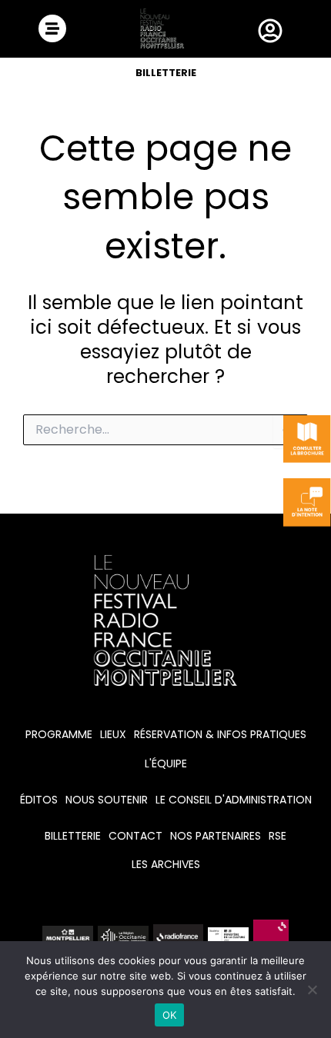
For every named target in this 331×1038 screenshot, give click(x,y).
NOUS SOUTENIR (106, 799)
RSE (277, 835)
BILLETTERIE (165, 72)
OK (169, 1015)
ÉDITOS (39, 799)
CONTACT (135, 835)
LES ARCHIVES (166, 864)
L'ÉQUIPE (166, 763)
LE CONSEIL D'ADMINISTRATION (233, 799)
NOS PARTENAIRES (215, 835)
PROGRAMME (58, 734)
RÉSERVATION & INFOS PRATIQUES (220, 734)
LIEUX (113, 734)
